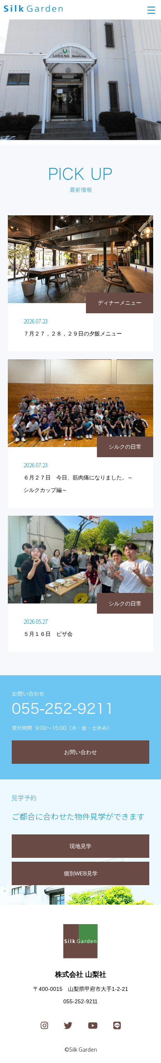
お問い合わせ (80, 752)
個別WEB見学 (81, 873)
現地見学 (80, 846)
